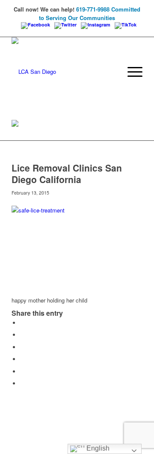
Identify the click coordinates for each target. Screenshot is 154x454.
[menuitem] (110, 71)
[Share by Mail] (22, 383)
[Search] (110, 71)
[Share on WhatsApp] (22, 347)
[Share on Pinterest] (22, 359)
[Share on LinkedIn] (22, 371)
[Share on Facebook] (22, 323)
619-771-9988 (93, 9)
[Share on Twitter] (22, 335)
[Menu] (130, 71)
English (97, 448)
